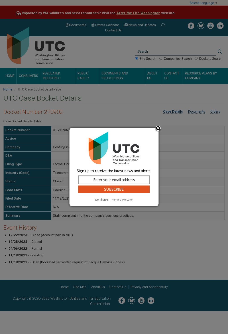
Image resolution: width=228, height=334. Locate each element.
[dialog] (114, 167)
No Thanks (101, 200)
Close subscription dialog (158, 128)
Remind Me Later (122, 200)
